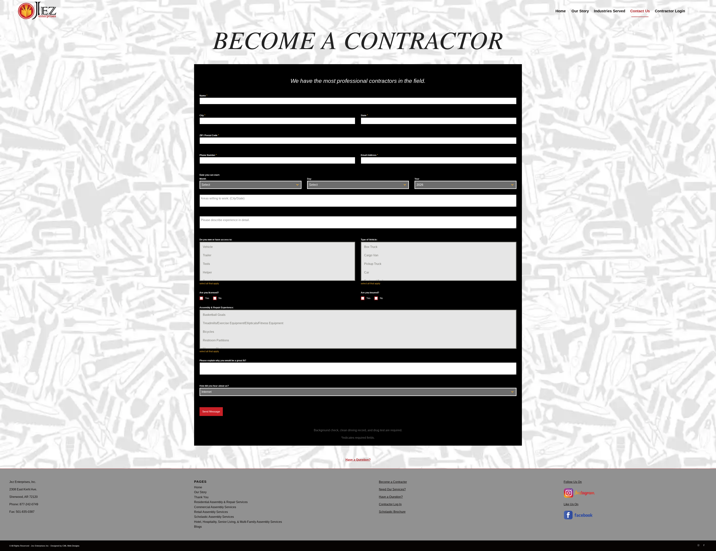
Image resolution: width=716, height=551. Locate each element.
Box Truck (370, 246)
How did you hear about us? (214, 386)
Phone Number (208, 155)
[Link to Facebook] (699, 11)
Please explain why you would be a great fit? (223, 360)
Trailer (207, 255)
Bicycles (208, 331)
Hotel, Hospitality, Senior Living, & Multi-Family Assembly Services (238, 521)
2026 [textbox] (420, 184)
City (202, 115)
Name (203, 95)
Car (366, 272)
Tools (206, 263)
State (364, 115)
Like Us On (571, 504)
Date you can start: (210, 175)
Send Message (211, 411)
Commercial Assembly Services (215, 507)
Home (198, 487)
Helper (207, 272)
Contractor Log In (390, 504)
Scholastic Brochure (392, 511)
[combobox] (251, 185)
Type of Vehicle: (369, 239)
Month (203, 179)
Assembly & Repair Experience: (217, 307)
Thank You (201, 497)
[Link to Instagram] (693, 11)
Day (309, 179)
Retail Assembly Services (211, 512)
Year (416, 179)
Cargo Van (371, 255)
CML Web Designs (70, 546)
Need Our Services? (392, 489)
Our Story (200, 492)
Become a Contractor (393, 481)
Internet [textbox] (206, 391)
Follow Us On (573, 481)
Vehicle (208, 246)
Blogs (198, 526)
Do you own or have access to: (216, 239)
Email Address (369, 155)
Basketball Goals (214, 314)
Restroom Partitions (216, 340)
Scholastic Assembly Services (214, 516)
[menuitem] (560, 11)
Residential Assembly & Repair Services (221, 502)
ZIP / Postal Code (209, 135)
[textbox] (247, 185)
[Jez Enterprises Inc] (38, 11)
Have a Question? (358, 459)
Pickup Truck (372, 263)
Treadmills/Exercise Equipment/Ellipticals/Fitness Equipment (243, 323)
